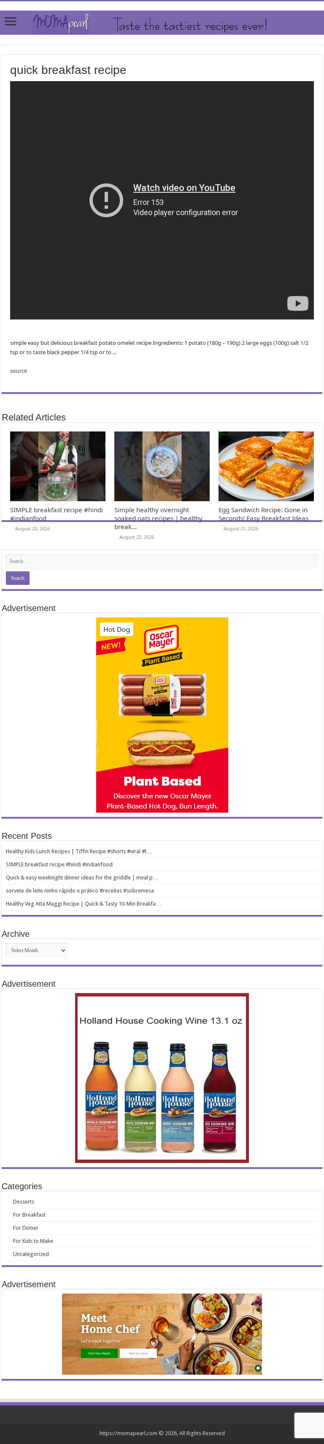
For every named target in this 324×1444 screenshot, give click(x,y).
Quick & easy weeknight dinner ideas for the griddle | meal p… (82, 877)
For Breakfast (29, 1215)
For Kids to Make (33, 1241)
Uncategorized (31, 1254)
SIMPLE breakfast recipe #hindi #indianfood (59, 864)
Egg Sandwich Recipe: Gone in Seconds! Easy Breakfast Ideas (263, 513)
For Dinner (25, 1228)
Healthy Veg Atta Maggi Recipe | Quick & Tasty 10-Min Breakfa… (83, 904)
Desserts (23, 1201)
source (18, 370)
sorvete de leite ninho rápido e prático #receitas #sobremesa (80, 890)
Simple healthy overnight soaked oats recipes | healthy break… (158, 518)
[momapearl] (162, 22)
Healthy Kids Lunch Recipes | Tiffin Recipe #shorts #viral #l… (79, 851)
